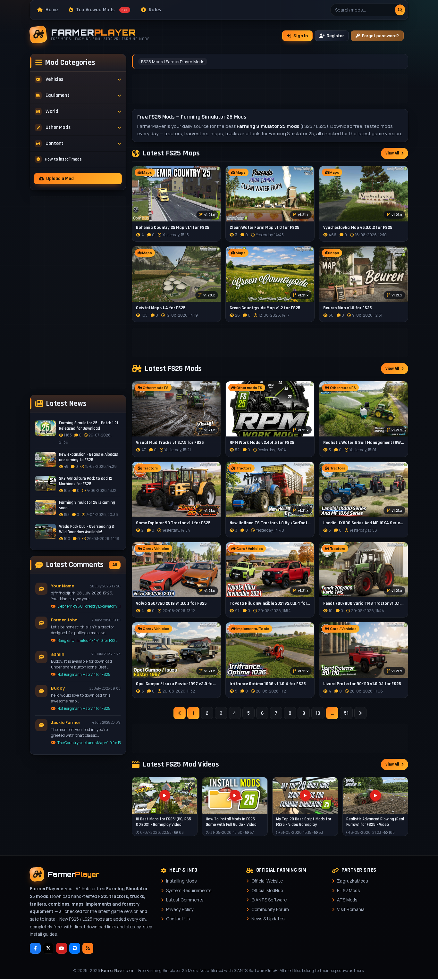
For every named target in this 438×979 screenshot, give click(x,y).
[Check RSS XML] (87, 948)
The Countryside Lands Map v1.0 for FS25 (89, 742)
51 (346, 713)
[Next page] (360, 713)
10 (318, 713)
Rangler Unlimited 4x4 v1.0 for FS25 (87, 640)
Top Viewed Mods (102, 9)
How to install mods (63, 159)
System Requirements (188, 890)
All (114, 565)
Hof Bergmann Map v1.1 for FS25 (83, 674)
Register (335, 35)
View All (392, 153)
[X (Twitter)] (48, 948)
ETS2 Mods (348, 890)
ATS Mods (347, 900)
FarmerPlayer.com (117, 970)
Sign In (300, 35)
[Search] (400, 9)
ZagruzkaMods (352, 881)
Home (52, 9)
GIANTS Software (269, 900)
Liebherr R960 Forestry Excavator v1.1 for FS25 (89, 606)
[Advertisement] (78, 292)
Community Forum (270, 909)
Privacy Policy (180, 909)
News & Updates (267, 919)
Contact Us (178, 919)
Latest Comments (184, 900)
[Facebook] (35, 948)
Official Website (267, 881)
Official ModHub (267, 890)
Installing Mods (181, 881)
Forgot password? (380, 35)
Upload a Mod (60, 179)
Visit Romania (351, 909)
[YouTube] (61, 948)
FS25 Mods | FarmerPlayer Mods (172, 61)
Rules (155, 9)
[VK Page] (74, 948)
